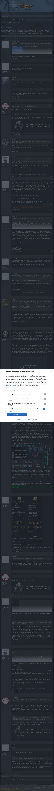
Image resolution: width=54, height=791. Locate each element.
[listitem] (27, 391)
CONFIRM (16, 414)
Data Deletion (19, 419)
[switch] (44, 394)
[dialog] (27, 395)
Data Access (27, 419)
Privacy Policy (35, 419)
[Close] (51, 371)
